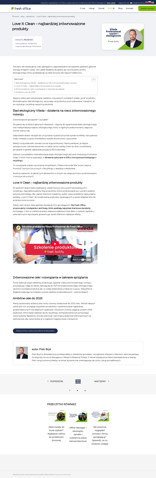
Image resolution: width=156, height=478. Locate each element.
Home (16, 16)
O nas (82, 8)
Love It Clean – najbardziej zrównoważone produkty (38, 86)
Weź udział (111, 3)
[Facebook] (69, 390)
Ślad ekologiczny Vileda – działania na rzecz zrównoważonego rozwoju (46, 83)
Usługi (92, 8)
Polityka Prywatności (62, 474)
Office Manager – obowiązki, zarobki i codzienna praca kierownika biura (78, 434)
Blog (120, 8)
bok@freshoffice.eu (139, 3)
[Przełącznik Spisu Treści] (92, 79)
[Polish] (149, 2)
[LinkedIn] (85, 390)
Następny (100, 381)
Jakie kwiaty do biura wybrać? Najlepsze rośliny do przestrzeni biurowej (56, 434)
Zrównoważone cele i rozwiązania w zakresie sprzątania (40, 89)
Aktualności (30, 16)
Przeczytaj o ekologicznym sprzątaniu (35, 331)
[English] (146, 2)
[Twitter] (77, 390)
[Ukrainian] (152, 2)
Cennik (101, 8)
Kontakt (129, 8)
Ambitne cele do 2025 (25, 92)
